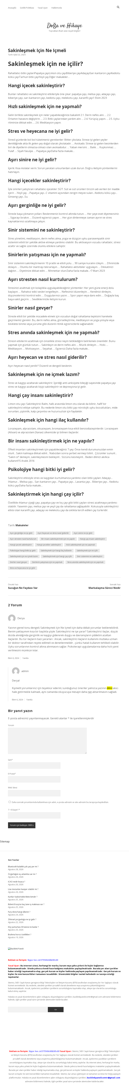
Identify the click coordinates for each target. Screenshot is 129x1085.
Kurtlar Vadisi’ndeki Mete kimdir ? (22, 896)
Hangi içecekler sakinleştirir (49, 544)
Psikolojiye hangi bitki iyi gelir (23, 550)
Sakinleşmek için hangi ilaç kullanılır (56, 550)
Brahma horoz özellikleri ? (19, 934)
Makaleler (22, 525)
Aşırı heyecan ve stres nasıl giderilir (53, 533)
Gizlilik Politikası (27, 7)
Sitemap (5, 841)
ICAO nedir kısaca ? (16, 881)
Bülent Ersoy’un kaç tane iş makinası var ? (26, 904)
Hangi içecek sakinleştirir (21, 544)
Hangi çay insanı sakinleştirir (92, 539)
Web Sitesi (12, 787)
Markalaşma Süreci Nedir (105, 588)
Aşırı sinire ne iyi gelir (83, 533)
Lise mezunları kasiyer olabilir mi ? (23, 889)
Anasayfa (12, 7)
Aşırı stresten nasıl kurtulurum (23, 539)
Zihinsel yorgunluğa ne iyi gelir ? (22, 919)
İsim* (10, 760)
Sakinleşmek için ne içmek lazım (24, 556)
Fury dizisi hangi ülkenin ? (19, 912)
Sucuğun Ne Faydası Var (23, 588)
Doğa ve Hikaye (64, 26)
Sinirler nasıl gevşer (18, 562)
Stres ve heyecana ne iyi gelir (22, 568)
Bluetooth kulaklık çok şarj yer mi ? (23, 866)
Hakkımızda (56, 7)
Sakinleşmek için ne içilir (87, 550)
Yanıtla (25, 658)
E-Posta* (12, 773)
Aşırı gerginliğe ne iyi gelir (21, 533)
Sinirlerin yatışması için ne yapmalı (47, 562)
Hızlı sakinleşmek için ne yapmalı (80, 544)
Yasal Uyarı (43, 7)
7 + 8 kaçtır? (14, 809)
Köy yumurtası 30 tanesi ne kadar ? (23, 927)
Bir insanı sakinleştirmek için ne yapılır (58, 539)
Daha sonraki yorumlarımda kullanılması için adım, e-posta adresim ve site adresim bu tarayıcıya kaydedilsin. (60, 802)
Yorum (11, 725)
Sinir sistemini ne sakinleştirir (89, 556)
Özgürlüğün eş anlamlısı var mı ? (22, 874)
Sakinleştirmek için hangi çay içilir (57, 556)
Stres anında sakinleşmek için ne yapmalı (85, 562)
